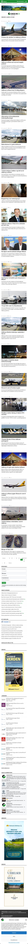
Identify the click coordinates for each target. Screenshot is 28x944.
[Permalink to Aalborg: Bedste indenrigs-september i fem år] (14, 330)
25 (16, 558)
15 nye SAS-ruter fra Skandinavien (11, 306)
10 (9, 558)
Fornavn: (4, 569)
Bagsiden (11, 533)
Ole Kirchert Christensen (6, 916)
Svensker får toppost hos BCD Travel (8, 628)
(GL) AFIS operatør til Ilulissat (12, 723)
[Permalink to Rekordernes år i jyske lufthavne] (14, 142)
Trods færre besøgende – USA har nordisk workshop (12, 625)
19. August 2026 (17, 796)
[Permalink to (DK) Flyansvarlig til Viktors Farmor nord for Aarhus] (3, 706)
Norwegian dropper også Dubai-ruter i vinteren (10, 603)
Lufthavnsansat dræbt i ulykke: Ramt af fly (10, 609)
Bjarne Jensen (9, 798)
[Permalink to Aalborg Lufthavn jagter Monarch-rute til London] (14, 491)
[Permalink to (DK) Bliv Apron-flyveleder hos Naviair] (3, 745)
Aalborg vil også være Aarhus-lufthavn (13, 467)
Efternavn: (4, 573)
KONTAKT (25, 3)
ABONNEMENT (3, 3)
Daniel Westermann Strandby (12, 782)
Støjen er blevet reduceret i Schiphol (8, 595)
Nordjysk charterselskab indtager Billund (13, 251)
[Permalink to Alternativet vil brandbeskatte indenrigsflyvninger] (14, 114)
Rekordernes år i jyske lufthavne (11, 144)
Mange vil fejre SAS (7, 549)
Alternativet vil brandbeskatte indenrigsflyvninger (10, 117)
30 (4, 563)
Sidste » (10, 563)
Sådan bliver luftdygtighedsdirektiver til (9, 593)
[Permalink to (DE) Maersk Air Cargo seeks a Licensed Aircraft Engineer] (3, 755)
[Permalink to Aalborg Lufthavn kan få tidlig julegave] (14, 88)
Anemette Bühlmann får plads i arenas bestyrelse (11, 632)
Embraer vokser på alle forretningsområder (10, 611)
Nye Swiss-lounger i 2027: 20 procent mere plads (11, 597)
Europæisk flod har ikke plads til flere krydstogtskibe (12, 630)
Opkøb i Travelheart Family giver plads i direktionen (11, 634)
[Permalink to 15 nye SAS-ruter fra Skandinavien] (14, 304)
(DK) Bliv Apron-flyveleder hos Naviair (13, 742)
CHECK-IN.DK (9, 775)
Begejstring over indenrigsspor (10, 198)
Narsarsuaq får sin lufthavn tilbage (8, 796)
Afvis (14, 936)
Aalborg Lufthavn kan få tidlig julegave (12, 90)
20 (12, 558)
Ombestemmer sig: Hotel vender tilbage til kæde (11, 627)
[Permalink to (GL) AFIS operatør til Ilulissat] (3, 726)
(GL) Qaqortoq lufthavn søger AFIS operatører (15, 708)
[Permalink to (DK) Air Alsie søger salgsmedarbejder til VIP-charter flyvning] (3, 731)
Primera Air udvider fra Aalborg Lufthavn (13, 37)
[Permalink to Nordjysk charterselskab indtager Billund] (14, 249)
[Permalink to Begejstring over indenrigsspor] (14, 196)
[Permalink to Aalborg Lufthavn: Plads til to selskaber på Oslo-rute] (14, 221)
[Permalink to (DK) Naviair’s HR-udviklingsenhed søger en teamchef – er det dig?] (3, 701)
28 (24, 559)
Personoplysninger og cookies (14, 942)
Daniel (7, 790)
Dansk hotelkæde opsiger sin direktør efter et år (11, 638)
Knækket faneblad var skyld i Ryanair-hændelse (14, 800)
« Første (3, 558)
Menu (5, 1)
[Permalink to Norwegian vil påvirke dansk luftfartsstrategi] (14, 358)
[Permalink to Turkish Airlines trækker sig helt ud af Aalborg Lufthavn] (14, 168)
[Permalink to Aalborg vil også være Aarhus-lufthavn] (14, 465)
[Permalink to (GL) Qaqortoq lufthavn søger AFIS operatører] (3, 711)
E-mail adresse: (5, 577)
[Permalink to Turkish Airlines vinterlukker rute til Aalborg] (14, 519)
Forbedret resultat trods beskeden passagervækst (11, 613)
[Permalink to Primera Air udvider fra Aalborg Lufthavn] (14, 35)
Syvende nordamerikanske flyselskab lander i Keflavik (12, 599)
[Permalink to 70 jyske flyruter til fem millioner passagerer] (14, 437)
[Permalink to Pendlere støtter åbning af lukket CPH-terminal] (14, 411)
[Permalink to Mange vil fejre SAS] (14, 547)
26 (19, 558)
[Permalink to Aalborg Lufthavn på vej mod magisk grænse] (14, 60)
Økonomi (11, 371)
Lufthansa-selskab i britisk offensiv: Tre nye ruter (11, 601)
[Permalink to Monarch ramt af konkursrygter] (14, 386)
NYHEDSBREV (15, 3)
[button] (26, 920)
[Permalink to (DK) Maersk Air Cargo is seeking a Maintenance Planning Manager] (3, 760)
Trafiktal (10, 46)
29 (24, 561)
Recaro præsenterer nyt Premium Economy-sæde (11, 615)
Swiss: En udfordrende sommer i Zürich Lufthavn (11, 607)
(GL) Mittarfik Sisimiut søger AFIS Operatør (15, 713)
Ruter (10, 21)
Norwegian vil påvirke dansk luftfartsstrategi (9, 360)
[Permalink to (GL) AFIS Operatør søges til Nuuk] (3, 721)
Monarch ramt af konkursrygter (10, 388)
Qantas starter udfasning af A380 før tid (9, 605)
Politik (10, 100)
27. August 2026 (23, 781)
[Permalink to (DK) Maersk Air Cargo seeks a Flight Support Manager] (3, 750)
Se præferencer (14, 940)
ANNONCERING (9, 3)
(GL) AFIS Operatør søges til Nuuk (13, 718)
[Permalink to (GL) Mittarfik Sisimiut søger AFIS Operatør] (3, 716)
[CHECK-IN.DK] (14, 14)
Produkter (10, 182)
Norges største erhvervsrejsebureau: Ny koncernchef (12, 636)
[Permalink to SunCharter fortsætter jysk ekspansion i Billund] (14, 276)
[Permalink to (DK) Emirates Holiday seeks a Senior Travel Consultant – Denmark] (3, 740)
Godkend (14, 932)
